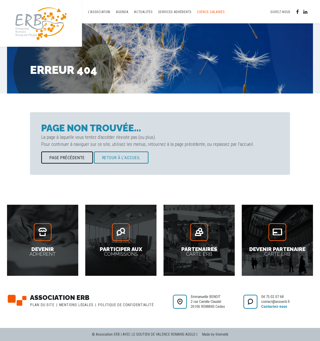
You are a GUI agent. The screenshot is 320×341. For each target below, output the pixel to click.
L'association (99, 12)
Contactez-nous (274, 306)
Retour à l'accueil (121, 157)
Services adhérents (175, 12)
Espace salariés (211, 12)
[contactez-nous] (180, 302)
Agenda (122, 12)
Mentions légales (76, 305)
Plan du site (42, 305)
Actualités (143, 12)
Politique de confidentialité (125, 305)
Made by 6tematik (215, 334)
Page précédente (67, 157)
